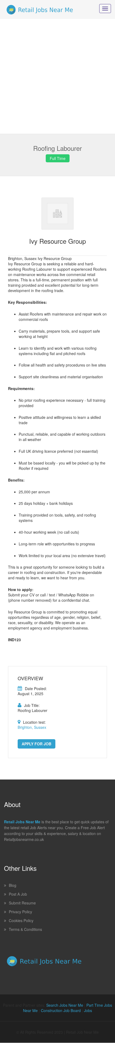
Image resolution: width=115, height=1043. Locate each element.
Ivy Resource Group (57, 241)
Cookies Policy (21, 920)
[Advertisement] (57, 76)
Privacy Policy (20, 911)
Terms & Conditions (25, 929)
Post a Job (18, 894)
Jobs (88, 1010)
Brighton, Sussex (32, 727)
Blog (12, 885)
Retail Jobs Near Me (22, 821)
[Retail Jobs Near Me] (39, 9)
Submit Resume (22, 903)
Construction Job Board (61, 1010)
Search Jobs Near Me (64, 1005)
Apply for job (36, 743)
